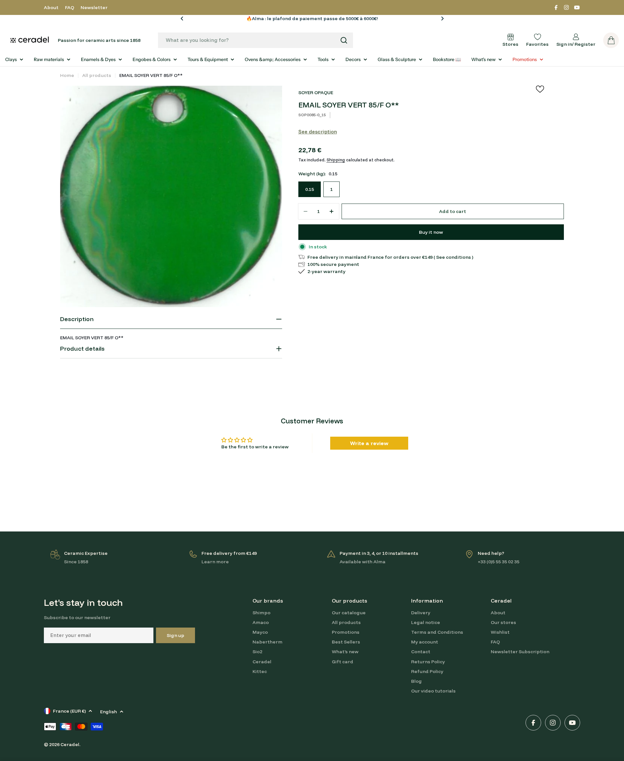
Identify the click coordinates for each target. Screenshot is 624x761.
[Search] (344, 40)
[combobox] (255, 40)
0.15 (309, 189)
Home (67, 75)
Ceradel (69, 744)
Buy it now (431, 232)
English (108, 712)
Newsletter (94, 7)
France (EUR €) (69, 711)
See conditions (453, 257)
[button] (182, 18)
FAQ (69, 7)
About (51, 7)
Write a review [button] (369, 443)
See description (317, 132)
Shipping (336, 159)
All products (96, 75)
